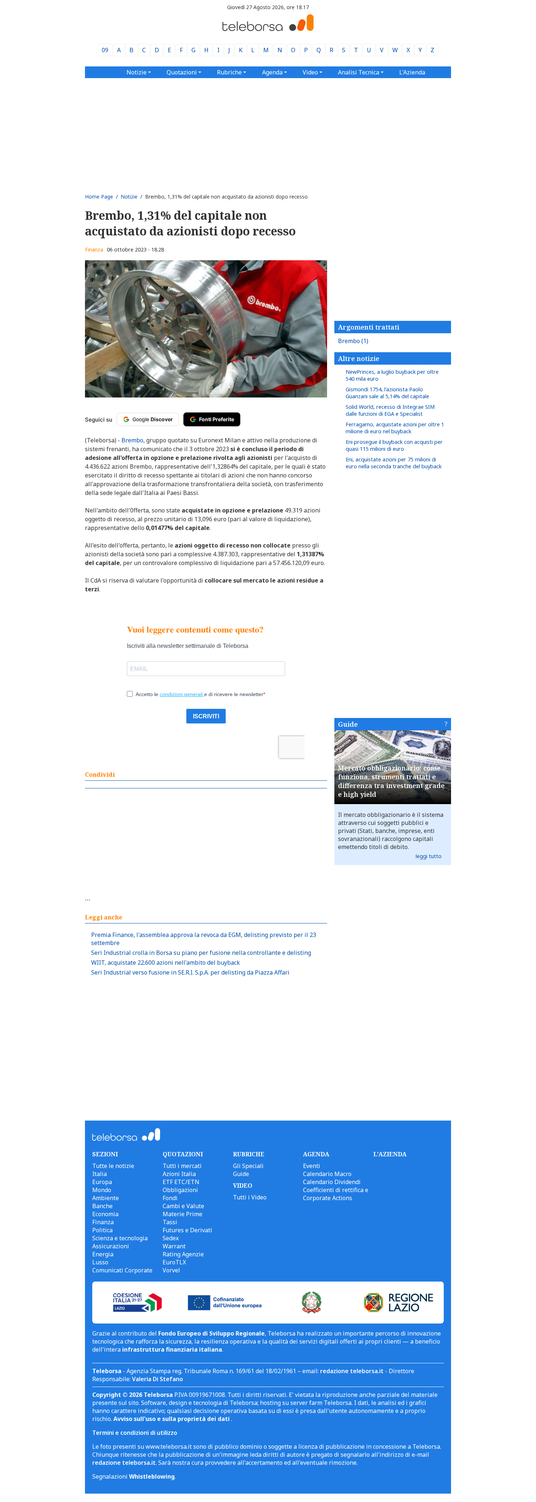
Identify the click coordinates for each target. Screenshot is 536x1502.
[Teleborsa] (268, 29)
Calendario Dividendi (332, 1182)
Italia (99, 1174)
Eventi (311, 1166)
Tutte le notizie (113, 1166)
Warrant (174, 1246)
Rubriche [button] (229, 72)
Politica (102, 1230)
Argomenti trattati (368, 327)
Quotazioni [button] (182, 72)
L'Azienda (412, 72)
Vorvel (171, 1270)
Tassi (170, 1222)
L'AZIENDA (390, 1154)
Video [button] (310, 72)
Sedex (171, 1238)
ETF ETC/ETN (181, 1182)
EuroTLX (174, 1262)
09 (105, 50)
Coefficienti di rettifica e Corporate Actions (335, 1194)
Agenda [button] (272, 72)
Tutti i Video (250, 1197)
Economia (105, 1214)
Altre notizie (358, 358)
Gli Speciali (248, 1166)
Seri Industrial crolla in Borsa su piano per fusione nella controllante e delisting (201, 953)
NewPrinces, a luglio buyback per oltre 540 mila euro (392, 375)
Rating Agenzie (183, 1254)
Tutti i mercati (182, 1166)
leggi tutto (429, 856)
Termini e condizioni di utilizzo (134, 1433)
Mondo (101, 1190)
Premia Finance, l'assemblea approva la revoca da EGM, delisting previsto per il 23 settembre (203, 939)
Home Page (99, 196)
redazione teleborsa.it (352, 1371)
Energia (102, 1254)
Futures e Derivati (187, 1230)
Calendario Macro (327, 1174)
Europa (102, 1182)
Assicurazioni (110, 1246)
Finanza (94, 249)
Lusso (100, 1262)
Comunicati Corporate (122, 1270)
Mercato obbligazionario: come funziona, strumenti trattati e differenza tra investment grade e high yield (391, 781)
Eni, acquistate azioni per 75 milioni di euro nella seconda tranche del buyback (394, 463)
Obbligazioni (180, 1190)
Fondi (170, 1198)
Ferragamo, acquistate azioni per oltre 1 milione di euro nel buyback (395, 428)
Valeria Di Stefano (157, 1379)
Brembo (353, 341)
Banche (102, 1206)
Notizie (129, 196)
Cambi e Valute (183, 1206)
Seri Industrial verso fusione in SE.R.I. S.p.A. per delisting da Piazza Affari (190, 972)
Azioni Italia (179, 1174)
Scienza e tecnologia (120, 1238)
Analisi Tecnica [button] (358, 72)
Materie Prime (182, 1214)
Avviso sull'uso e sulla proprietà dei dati (172, 1419)
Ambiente (105, 1198)
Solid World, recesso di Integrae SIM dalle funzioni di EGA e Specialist (390, 410)
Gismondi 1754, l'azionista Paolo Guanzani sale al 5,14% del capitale (387, 393)
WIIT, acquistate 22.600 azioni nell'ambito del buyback (165, 963)
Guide (348, 724)
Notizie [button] (137, 72)
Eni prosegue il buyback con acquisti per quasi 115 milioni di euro (394, 445)
